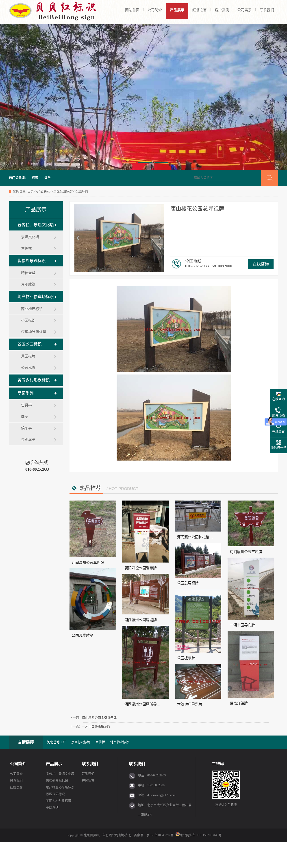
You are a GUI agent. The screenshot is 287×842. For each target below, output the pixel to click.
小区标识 (28, 320)
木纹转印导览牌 (189, 704)
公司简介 (155, 10)
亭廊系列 (25, 393)
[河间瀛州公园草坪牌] (93, 529)
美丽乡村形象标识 (33, 380)
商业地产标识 (32, 309)
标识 (35, 177)
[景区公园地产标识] (143, 97)
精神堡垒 (28, 273)
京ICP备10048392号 (160, 835)
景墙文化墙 (30, 237)
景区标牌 (28, 356)
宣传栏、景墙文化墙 (35, 225)
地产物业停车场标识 (35, 297)
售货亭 (26, 405)
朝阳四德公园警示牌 (140, 568)
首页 (30, 191)
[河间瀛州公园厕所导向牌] (145, 662)
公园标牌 (82, 191)
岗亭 (24, 417)
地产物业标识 (119, 742)
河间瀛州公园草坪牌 (88, 563)
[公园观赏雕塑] (93, 599)
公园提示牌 (186, 658)
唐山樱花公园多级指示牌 (99, 718)
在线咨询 (261, 264)
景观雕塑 (28, 284)
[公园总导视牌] (198, 560)
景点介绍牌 (239, 703)
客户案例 (222, 10)
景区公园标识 (62, 191)
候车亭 (26, 428)
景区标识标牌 (80, 742)
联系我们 (267, 10)
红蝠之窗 (199, 10)
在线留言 (88, 780)
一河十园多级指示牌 (96, 726)
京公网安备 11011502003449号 (201, 835)
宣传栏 (26, 248)
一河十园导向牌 (242, 625)
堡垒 (47, 177)
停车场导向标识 (33, 332)
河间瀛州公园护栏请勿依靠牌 (200, 537)
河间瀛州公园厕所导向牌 (144, 704)
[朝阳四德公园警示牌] (145, 532)
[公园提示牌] (198, 621)
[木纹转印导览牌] (198, 681)
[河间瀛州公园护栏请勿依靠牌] (198, 516)
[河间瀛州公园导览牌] (145, 594)
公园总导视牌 (188, 583)
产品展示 (177, 10)
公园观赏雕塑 (82, 635)
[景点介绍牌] (251, 664)
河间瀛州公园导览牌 (140, 620)
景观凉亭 (28, 439)
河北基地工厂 (56, 742)
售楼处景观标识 (31, 261)
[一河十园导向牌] (251, 589)
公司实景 (244, 10)
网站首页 (132, 10)
